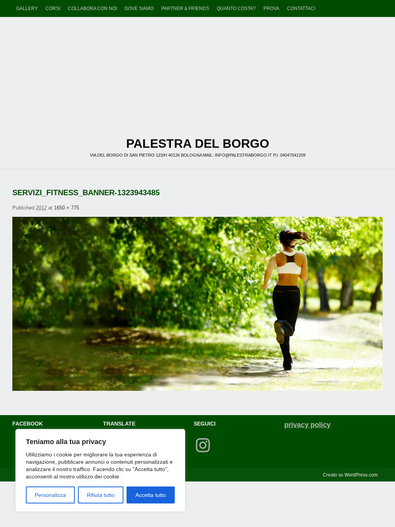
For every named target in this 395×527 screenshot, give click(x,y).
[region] (100, 470)
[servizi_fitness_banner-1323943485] (197, 304)
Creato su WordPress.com (350, 475)
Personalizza (50, 495)
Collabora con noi (92, 8)
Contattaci (301, 8)
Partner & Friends (185, 8)
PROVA (271, 8)
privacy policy (307, 425)
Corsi (53, 8)
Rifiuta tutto (101, 495)
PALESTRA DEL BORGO (197, 69)
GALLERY (27, 8)
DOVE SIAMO (139, 8)
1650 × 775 (66, 208)
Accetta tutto (150, 495)
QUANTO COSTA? (236, 8)
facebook (27, 424)
